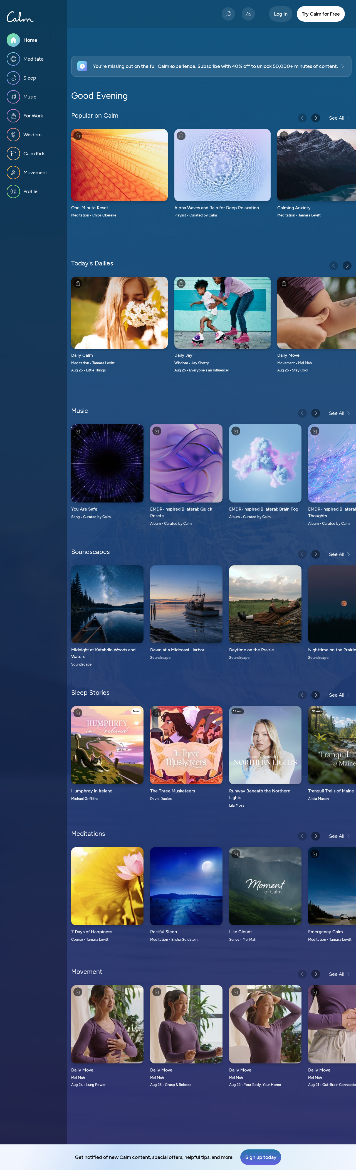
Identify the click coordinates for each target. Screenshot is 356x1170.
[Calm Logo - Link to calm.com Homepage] (20, 16)
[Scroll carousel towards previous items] (302, 118)
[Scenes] (248, 14)
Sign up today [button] (260, 1157)
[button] (211, 66)
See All (336, 118)
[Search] (228, 14)
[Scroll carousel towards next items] (315, 118)
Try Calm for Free (321, 14)
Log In (281, 14)
